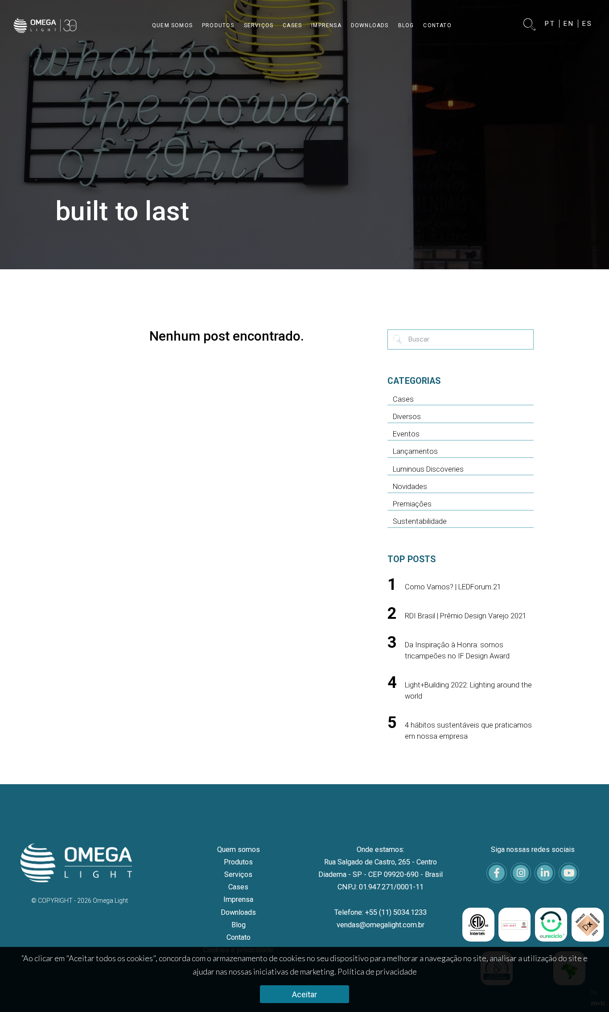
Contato (238, 937)
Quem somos (238, 849)
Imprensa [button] (326, 25)
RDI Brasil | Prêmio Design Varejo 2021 (466, 616)
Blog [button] (406, 25)
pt (550, 24)
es (587, 24)
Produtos (238, 862)
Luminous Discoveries (428, 469)
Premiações (412, 504)
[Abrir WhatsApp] (586, 989)
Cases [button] (292, 25)
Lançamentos (415, 451)
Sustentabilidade (420, 521)
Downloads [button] (370, 25)
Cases (403, 399)
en (569, 24)
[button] (530, 25)
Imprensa (238, 899)
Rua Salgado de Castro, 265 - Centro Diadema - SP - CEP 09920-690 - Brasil (380, 868)
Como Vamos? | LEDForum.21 (453, 587)
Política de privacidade (377, 971)
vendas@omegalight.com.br (380, 925)
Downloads (238, 912)
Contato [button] (437, 25)
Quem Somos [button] (172, 25)
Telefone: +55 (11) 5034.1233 (380, 912)
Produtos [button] (218, 25)
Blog (238, 925)
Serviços (238, 874)
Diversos (407, 416)
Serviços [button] (259, 25)
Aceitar (304, 994)
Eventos (406, 434)
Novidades (410, 486)
